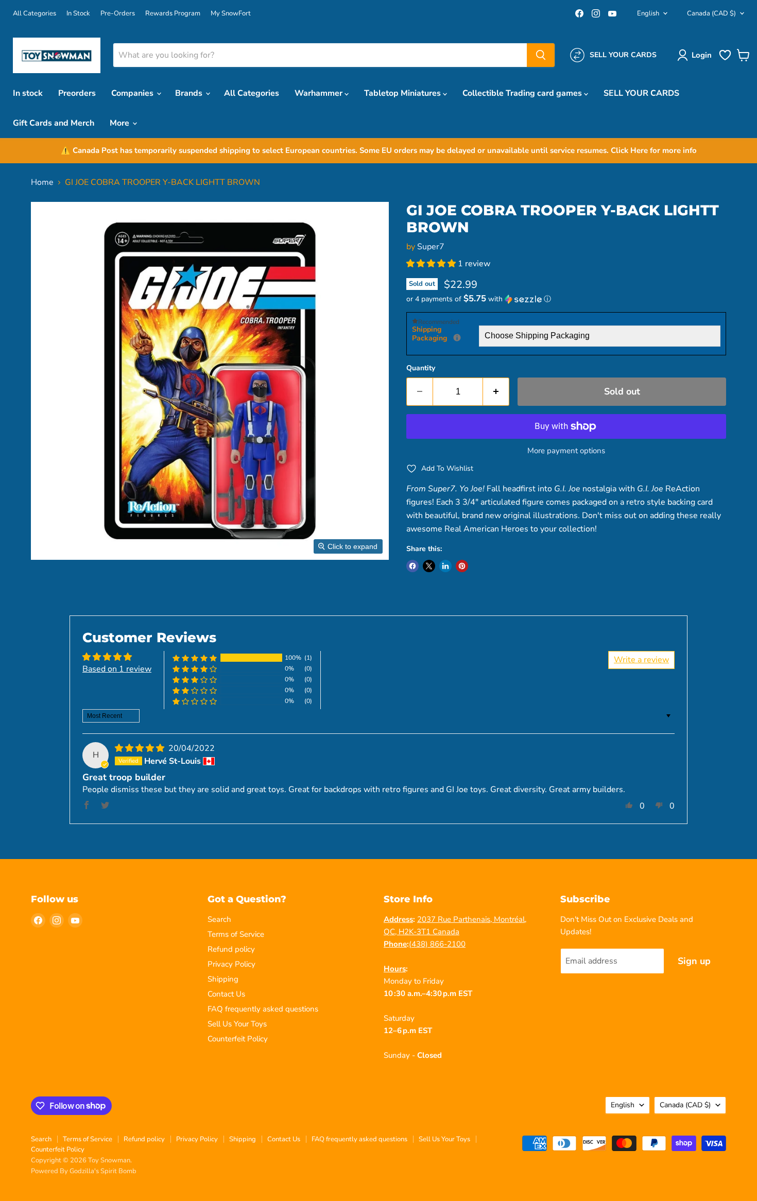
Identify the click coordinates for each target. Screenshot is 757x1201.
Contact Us (226, 994)
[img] (140, 748)
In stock (28, 93)
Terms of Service (236, 934)
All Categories (34, 14)
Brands (189, 93)
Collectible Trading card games (523, 93)
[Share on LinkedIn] (445, 566)
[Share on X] (429, 566)
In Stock (78, 14)
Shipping (223, 979)
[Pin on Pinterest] (462, 566)
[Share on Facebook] (412, 566)
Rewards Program (172, 14)
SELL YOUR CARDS (641, 93)
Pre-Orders (117, 14)
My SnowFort (231, 14)
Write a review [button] (641, 659)
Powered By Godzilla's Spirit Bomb (83, 1171)
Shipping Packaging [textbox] (445, 333)
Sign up (694, 961)
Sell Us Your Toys (237, 1024)
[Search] (541, 55)
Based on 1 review (116, 669)
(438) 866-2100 (437, 944)
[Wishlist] (725, 59)
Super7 (430, 246)
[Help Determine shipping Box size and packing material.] (457, 337)
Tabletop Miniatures (403, 93)
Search (219, 919)
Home (42, 182)
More (120, 123)
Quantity (420, 368)
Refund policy (231, 949)
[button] (696, 55)
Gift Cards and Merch (53, 123)
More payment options (566, 451)
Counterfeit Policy (238, 1039)
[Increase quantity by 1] (496, 392)
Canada (711, 13)
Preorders (77, 93)
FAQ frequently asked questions (263, 1009)
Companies (133, 93)
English (648, 13)
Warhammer (320, 93)
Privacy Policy (231, 964)
